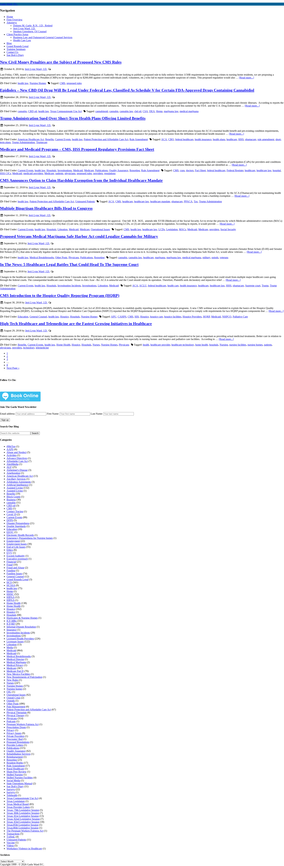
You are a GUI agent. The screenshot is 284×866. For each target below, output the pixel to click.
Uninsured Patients (85, 201)
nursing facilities (237, 344)
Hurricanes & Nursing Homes (22, 617)
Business (11, 499)
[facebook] (12, 390)
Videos (10, 845)
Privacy (10, 730)
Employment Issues (17, 544)
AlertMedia (12, 464)
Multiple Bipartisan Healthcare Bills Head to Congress (46, 208)
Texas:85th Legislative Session (22, 824)
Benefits (49, 139)
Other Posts (61, 257)
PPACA (188, 201)
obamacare (250, 139)
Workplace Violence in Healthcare (24, 848)
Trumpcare (41, 142)
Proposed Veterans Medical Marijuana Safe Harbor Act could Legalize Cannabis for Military (79, 236)
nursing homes (255, 344)
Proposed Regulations (18, 742)
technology (29, 347)
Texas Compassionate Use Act (66, 111)
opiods (215, 257)
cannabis (22, 111)
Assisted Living (15, 487)
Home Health (63, 344)
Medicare (89, 170)
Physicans (74, 257)
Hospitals (51, 170)
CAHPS (122, 316)
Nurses (96, 344)
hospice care (156, 316)
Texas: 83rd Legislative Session (23, 821)
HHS (241, 139)
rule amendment (266, 139)
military (206, 257)
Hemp (159, 111)
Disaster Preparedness (18, 523)
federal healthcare (184, 139)
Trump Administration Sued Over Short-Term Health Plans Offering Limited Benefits (72, 118)
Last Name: (97, 413)
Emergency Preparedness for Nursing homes (30, 538)
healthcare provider (160, 344)
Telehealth (12, 795)
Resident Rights (15, 762)
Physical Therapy (16, 715)
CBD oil (32, 111)
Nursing (224, 344)
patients (59, 173)
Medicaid (78, 170)
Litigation (63, 229)
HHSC (10, 594)
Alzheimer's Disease (17, 470)
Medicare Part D (15, 671)
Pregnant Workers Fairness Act (23, 724)
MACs (182, 229)
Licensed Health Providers (20, 638)
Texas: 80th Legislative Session (23, 813)
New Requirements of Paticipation (24, 677)
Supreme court (252, 285)
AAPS (10, 449)
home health (201, 344)
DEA (152, 111)
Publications (101, 170)
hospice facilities (172, 316)
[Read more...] (246, 77)
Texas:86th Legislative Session (22, 827)
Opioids (11, 700)
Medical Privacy (15, 665)
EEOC (10, 532)
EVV (9, 552)
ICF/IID (11, 623)
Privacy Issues (14, 733)
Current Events (63, 139)
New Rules (12, 680)
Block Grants (13, 496)
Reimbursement (15, 756)
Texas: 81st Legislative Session (23, 816)
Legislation (172, 229)
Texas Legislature (16, 801)
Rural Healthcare (15, 768)
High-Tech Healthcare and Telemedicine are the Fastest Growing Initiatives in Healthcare (76, 323)
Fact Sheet (200, 170)
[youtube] (44, 390)
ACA (164, 139)
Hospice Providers (192, 316)
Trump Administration (23, 142)
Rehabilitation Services (18, 753)
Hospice (64, 316)
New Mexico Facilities (18, 674)
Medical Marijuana (16, 662)
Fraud (10, 564)
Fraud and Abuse (15, 567)
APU (113, 316)
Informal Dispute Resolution (21, 626)
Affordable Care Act (17, 461)
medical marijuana (189, 111)
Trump (265, 285)
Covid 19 (11, 514)
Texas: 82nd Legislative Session (23, 819)
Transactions (13, 833)
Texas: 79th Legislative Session (23, 810)
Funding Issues (14, 573)
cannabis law (126, 111)
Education (23, 316)
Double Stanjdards (16, 526)
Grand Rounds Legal (17, 579)
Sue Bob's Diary (15, 786)
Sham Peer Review (16, 771)
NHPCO (226, 316)
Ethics (10, 549)
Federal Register (235, 170)
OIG (9, 691)
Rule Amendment (139, 139)
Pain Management (16, 706)
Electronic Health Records (20, 535)
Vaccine (11, 842)
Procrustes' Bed (15, 739)
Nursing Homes (38, 83)
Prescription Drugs (16, 727)
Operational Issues (100, 229)
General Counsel (38, 316)
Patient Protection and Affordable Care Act (106, 139)
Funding (11, 570)
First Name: (53, 413)
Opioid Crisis (13, 697)
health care (173, 285)
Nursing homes (14, 688)
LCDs (161, 229)
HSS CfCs (5, 173)
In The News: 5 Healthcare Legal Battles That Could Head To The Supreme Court (69, 264)
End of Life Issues (16, 547)
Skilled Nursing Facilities (20, 777)
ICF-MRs (12, 620)
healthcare (231, 139)
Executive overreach (17, 558)
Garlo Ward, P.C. (9, 4)
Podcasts (11, 721)
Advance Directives (17, 458)
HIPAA (10, 597)
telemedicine (42, 347)
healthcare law (264, 170)
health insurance (203, 139)
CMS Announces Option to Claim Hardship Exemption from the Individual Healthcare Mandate (81, 180)
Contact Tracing (15, 511)
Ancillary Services (16, 479)
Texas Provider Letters (18, 807)
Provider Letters (15, 745)
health (146, 344)
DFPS (10, 520)
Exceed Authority (16, 555)
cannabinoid (101, 111)
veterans (224, 257)
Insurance (12, 629)
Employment (13, 541)
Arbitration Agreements (19, 481)
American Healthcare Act (31, 139)
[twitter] (22, 390)
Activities (11, 455)
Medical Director (15, 659)
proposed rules (74, 83)
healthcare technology (182, 344)
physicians (70, 173)
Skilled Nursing (15, 774)
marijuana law (171, 111)
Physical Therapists (17, 712)
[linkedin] (33, 390)
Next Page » (13, 368)
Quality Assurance (118, 170)
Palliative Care (240, 316)
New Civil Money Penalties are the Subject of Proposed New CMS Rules (60, 62)
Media (10, 647)
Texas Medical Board (18, 804)
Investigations (65, 170)
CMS (62, 83)
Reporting (135, 170)
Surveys (11, 789)
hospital (277, 170)
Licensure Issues (15, 641)
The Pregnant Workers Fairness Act (25, 830)
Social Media (13, 780)
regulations (110, 173)
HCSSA (11, 585)
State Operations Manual (19, 783)
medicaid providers (33, 173)
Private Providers (15, 736)
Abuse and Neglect (16, 452)
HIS (137, 316)
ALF (9, 467)
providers (98, 173)
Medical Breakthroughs (42, 257)
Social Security (228, 229)
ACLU (143, 285)
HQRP (206, 316)
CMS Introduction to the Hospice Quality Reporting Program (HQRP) (59, 295)
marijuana (160, 257)
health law (23, 83)
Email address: (8, 413)
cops (182, 170)
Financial (11, 561)
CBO (171, 139)
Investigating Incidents (69, 285)
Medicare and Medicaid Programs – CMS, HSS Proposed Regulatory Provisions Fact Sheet (77, 149)
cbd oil (137, 111)
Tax (196, 201)
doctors (190, 170)
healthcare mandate (160, 201)
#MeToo (11, 446)
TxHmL (11, 836)
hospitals (213, 344)
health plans (219, 139)
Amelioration (13, 473)
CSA (145, 111)
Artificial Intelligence (17, 484)
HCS (9, 582)
